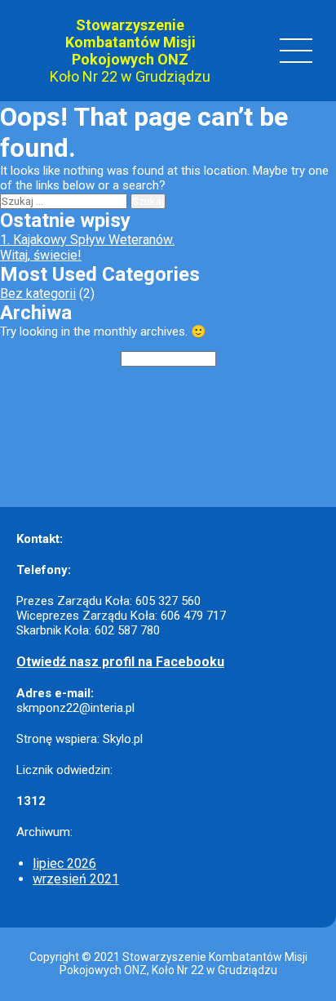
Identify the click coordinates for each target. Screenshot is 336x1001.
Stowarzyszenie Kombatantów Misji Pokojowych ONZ (130, 42)
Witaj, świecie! (41, 255)
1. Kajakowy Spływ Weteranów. (87, 239)
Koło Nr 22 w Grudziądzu (130, 76)
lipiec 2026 (64, 863)
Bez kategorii (38, 293)
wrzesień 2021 (76, 879)
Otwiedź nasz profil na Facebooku (120, 662)
